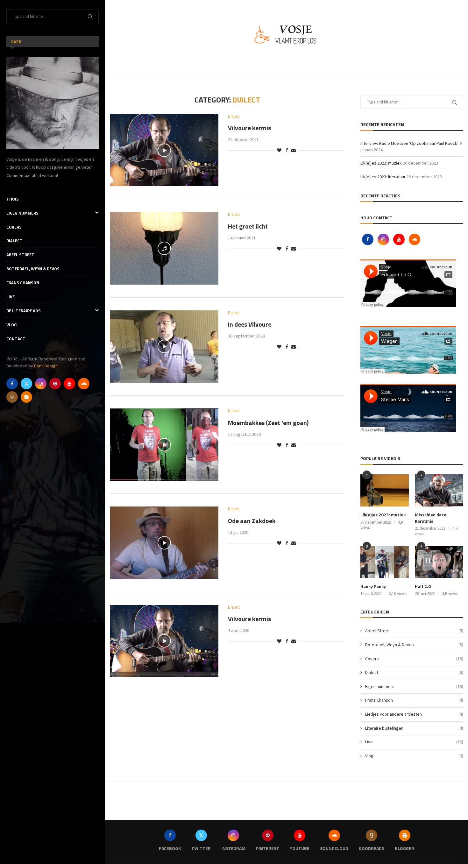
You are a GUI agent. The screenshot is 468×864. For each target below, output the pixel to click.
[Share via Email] (293, 150)
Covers (14, 227)
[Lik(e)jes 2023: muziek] (384, 490)
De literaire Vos (23, 311)
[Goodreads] (12, 397)
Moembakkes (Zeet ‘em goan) (268, 423)
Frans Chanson (22, 283)
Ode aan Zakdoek (251, 521)
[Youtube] (69, 383)
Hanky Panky (373, 586)
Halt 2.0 (423, 586)
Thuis (12, 199)
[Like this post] (279, 150)
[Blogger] (26, 397)
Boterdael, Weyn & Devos (33, 269)
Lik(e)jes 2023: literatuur (383, 177)
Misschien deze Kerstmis (430, 518)
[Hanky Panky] (384, 562)
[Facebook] (12, 383)
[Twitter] (26, 383)
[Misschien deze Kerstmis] (439, 490)
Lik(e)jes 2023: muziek (381, 163)
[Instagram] (40, 383)
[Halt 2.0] (439, 562)
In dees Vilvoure (249, 324)
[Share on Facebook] (287, 150)
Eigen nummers (22, 213)
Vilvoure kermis (249, 128)
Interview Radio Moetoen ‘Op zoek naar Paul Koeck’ (409, 143)
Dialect (14, 240)
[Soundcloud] (83, 383)
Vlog (11, 325)
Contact (15, 339)
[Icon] (164, 150)
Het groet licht (248, 226)
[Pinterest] (55, 383)
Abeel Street (20, 254)
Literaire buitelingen (414, 728)
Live (10, 297)
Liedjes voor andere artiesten (414, 714)
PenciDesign (46, 366)
